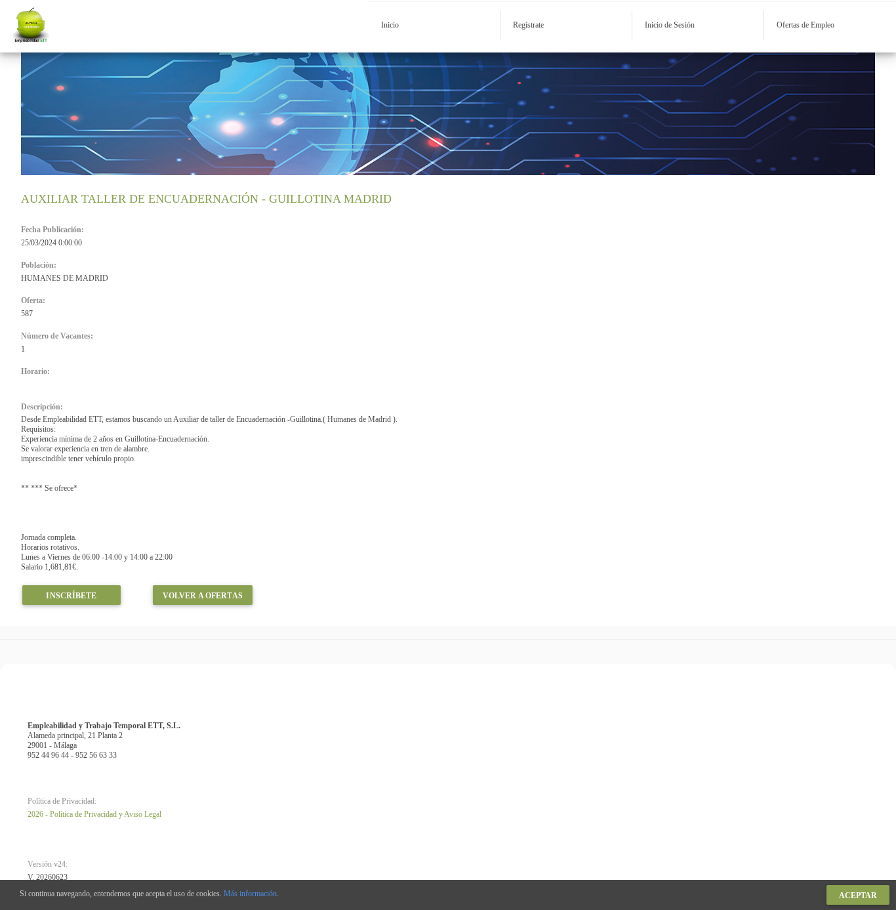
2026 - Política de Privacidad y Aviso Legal (94, 814)
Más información (250, 893)
